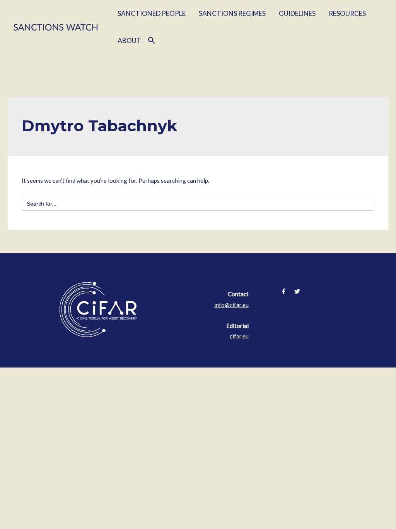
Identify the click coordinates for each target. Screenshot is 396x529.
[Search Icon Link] (151, 40)
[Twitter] (297, 291)
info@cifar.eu (231, 304)
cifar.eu (239, 336)
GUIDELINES (297, 13)
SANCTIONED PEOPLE (152, 13)
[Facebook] (283, 291)
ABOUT (129, 40)
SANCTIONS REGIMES (232, 13)
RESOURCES (347, 13)
